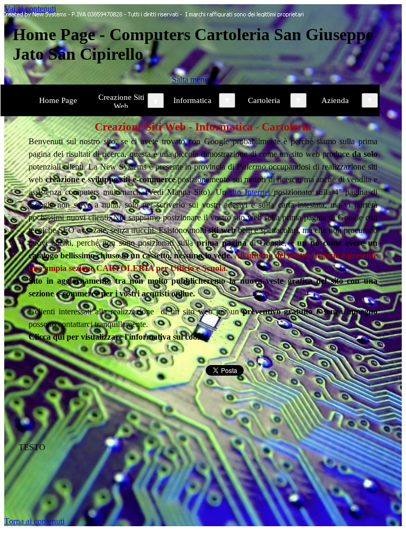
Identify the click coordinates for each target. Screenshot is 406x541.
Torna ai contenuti (34, 521)
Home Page (58, 100)
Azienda (335, 100)
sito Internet (251, 192)
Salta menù (190, 79)
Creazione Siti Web (121, 101)
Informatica (192, 100)
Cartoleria (264, 100)
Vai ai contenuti (30, 8)
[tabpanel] (203, 230)
